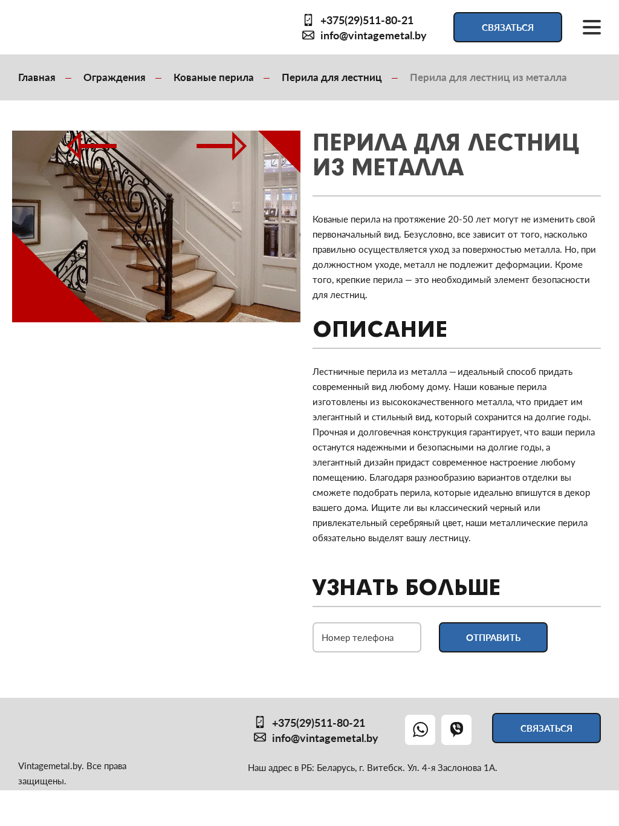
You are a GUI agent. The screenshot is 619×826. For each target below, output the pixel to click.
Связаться (508, 27)
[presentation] (129, 140)
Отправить (493, 637)
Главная (37, 77)
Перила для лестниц (332, 77)
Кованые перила (213, 77)
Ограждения (114, 77)
